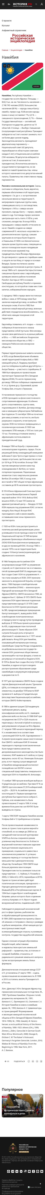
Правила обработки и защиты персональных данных (12, 1181)
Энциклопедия (16, 50)
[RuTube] (25, 1171)
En (9, 4)
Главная (5, 50)
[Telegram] (12, 1171)
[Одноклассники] (33, 1171)
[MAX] (8, 1171)
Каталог (6, 25)
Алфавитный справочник (14, 30)
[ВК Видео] (21, 1171)
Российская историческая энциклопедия (22, 38)
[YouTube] (29, 1171)
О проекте (7, 20)
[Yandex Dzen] (37, 1171)
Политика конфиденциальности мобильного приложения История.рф (13, 1186)
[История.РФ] (22, 4)
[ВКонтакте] (16, 1171)
